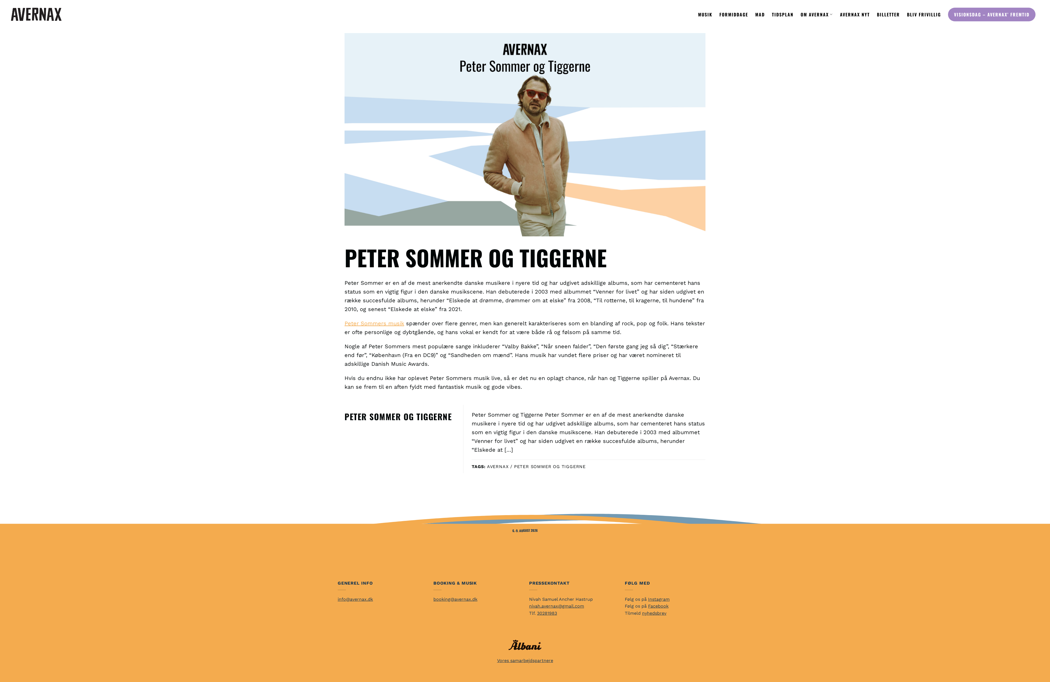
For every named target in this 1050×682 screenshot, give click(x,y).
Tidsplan (783, 14)
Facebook (658, 606)
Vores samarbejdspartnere (525, 660)
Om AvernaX (815, 14)
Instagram (659, 599)
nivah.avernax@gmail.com (556, 606)
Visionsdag (991, 14)
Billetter (888, 14)
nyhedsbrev (654, 613)
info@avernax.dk (355, 599)
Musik (705, 14)
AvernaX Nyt (855, 14)
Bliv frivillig (924, 14)
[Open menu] (84, 14)
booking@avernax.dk (455, 599)
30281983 (547, 613)
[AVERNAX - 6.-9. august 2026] (36, 14)
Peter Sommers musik (374, 323)
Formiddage (733, 14)
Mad (760, 14)
